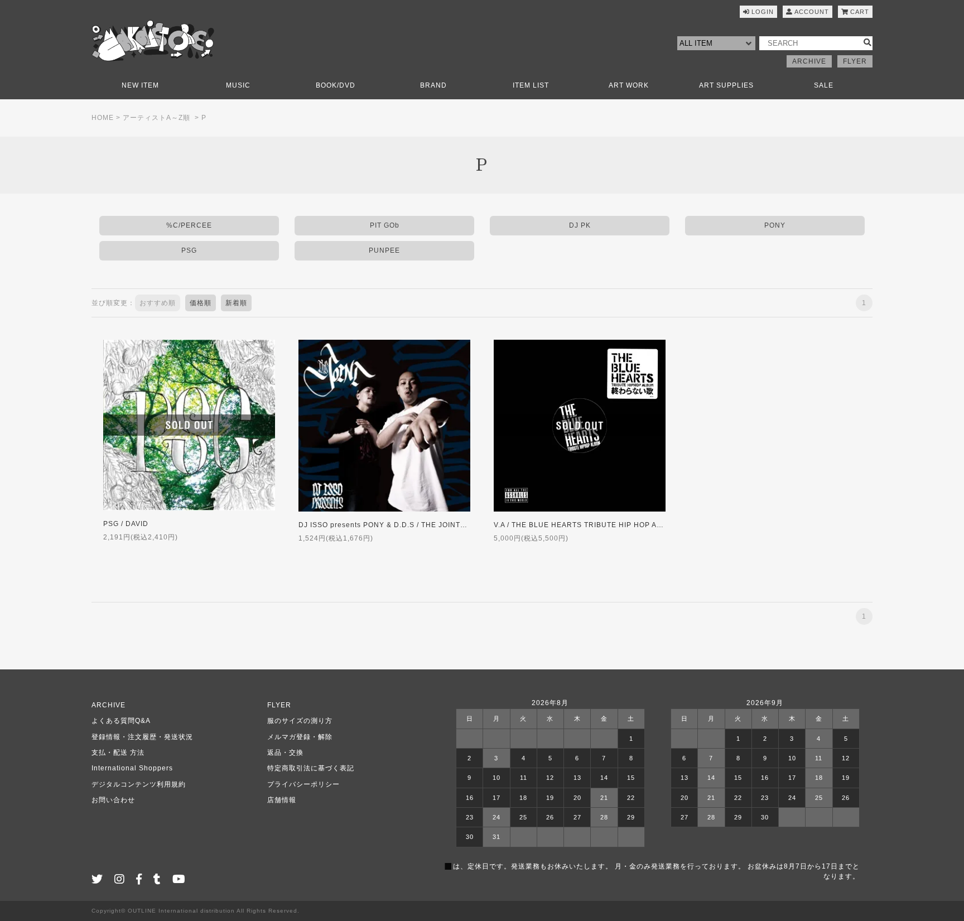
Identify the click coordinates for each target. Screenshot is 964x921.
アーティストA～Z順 (156, 118)
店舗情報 (281, 800)
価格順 (200, 303)
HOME (102, 118)
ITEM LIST (531, 85)
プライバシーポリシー (303, 784)
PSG (189, 250)
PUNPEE (384, 250)
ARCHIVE (809, 61)
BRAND (433, 85)
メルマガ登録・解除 (299, 737)
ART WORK (629, 85)
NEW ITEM (140, 85)
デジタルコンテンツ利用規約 (138, 784)
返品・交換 (285, 752)
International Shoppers (132, 768)
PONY (774, 225)
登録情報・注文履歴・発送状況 (142, 737)
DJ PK (580, 225)
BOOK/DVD (335, 85)
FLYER (855, 61)
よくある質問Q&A (121, 721)
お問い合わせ (113, 800)
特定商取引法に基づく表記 (310, 768)
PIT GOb (384, 225)
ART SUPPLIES (726, 85)
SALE (823, 85)
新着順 (236, 303)
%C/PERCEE (189, 225)
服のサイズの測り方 (299, 721)
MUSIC (238, 85)
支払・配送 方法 (117, 752)
